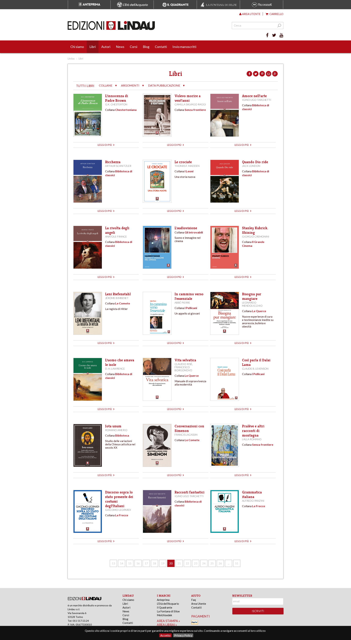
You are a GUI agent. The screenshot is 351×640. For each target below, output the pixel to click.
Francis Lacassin (186, 434)
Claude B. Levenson (255, 368)
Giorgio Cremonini (255, 236)
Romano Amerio (116, 430)
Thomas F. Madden (187, 165)
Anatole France (116, 236)
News (120, 47)
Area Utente (198, 603)
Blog (146, 47)
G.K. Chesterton (116, 104)
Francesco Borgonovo (183, 369)
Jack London (251, 165)
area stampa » (168, 621)
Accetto (165, 635)
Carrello (276, 14)
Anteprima (163, 599)
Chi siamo (77, 47)
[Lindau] (138, 25)
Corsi (133, 47)
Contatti (161, 47)
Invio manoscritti (184, 47)
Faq (193, 599)
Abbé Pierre (182, 302)
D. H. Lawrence (115, 368)
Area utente (251, 14)
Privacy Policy (183, 635)
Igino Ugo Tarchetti (256, 99)
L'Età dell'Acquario (168, 603)
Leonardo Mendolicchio (252, 304)
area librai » (167, 625)
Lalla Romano (251, 439)
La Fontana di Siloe (168, 611)
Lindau (71, 58)
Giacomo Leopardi (118, 509)
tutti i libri (85, 85)
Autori (105, 47)
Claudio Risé (183, 364)
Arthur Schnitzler (118, 165)
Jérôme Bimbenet (117, 298)
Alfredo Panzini (253, 500)
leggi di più (105, 144)
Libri (92, 47)
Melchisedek (164, 615)
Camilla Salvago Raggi (190, 104)
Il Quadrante (164, 607)
